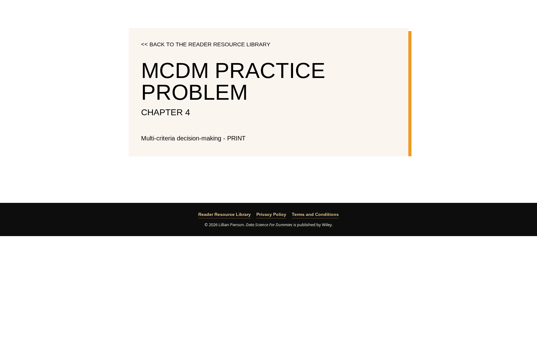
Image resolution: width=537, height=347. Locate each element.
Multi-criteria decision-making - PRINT (193, 138)
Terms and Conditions (315, 214)
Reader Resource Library (224, 214)
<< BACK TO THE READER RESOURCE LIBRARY (205, 44)
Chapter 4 (165, 112)
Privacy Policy (271, 214)
